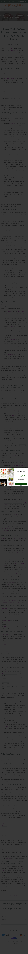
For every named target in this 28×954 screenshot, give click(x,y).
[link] (21, 469)
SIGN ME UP (21, 483)
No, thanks (21, 485)
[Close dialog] (27, 468)
